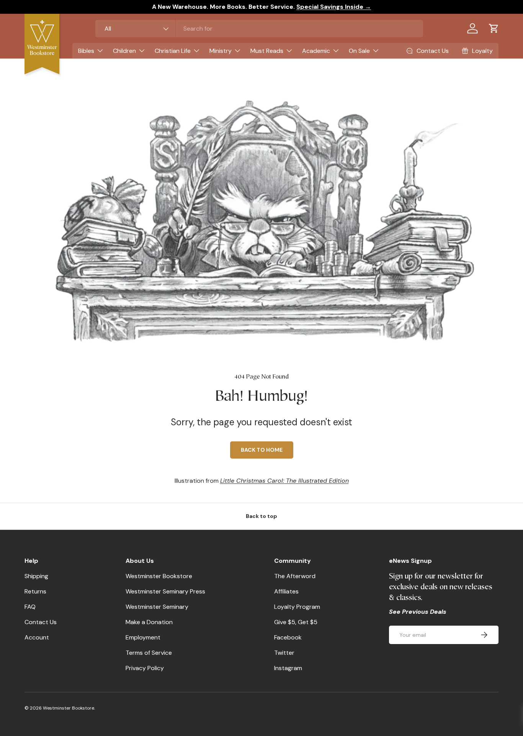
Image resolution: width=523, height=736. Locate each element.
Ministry (220, 51)
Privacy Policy (145, 668)
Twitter (284, 653)
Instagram (288, 668)
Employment (143, 637)
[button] (493, 28)
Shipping (36, 576)
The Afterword (294, 576)
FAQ (30, 607)
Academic (316, 51)
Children (124, 51)
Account (37, 637)
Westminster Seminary (157, 607)
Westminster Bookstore (159, 576)
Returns (35, 591)
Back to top (261, 516)
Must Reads (266, 51)
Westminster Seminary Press (165, 591)
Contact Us (41, 622)
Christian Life (173, 51)
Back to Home (262, 449)
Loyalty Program (297, 607)
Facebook (288, 637)
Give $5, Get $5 (295, 622)
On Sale (359, 51)
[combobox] (259, 28)
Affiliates (286, 591)
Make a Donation (149, 622)
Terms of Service (149, 653)
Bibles (86, 51)
